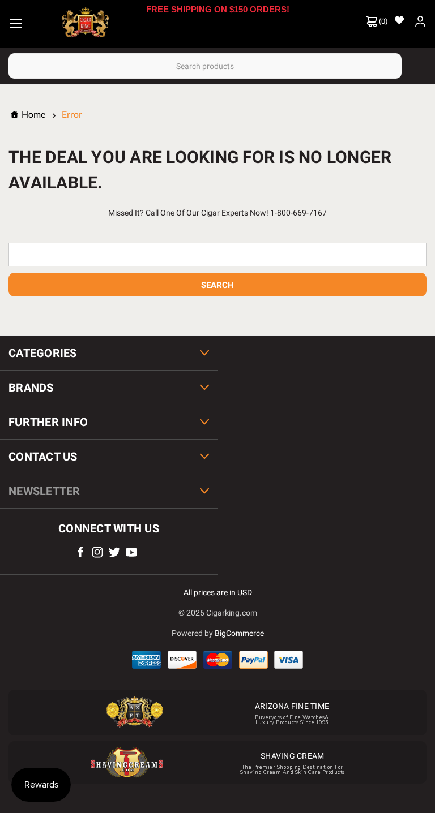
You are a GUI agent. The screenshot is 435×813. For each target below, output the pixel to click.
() (382, 21)
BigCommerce (239, 633)
